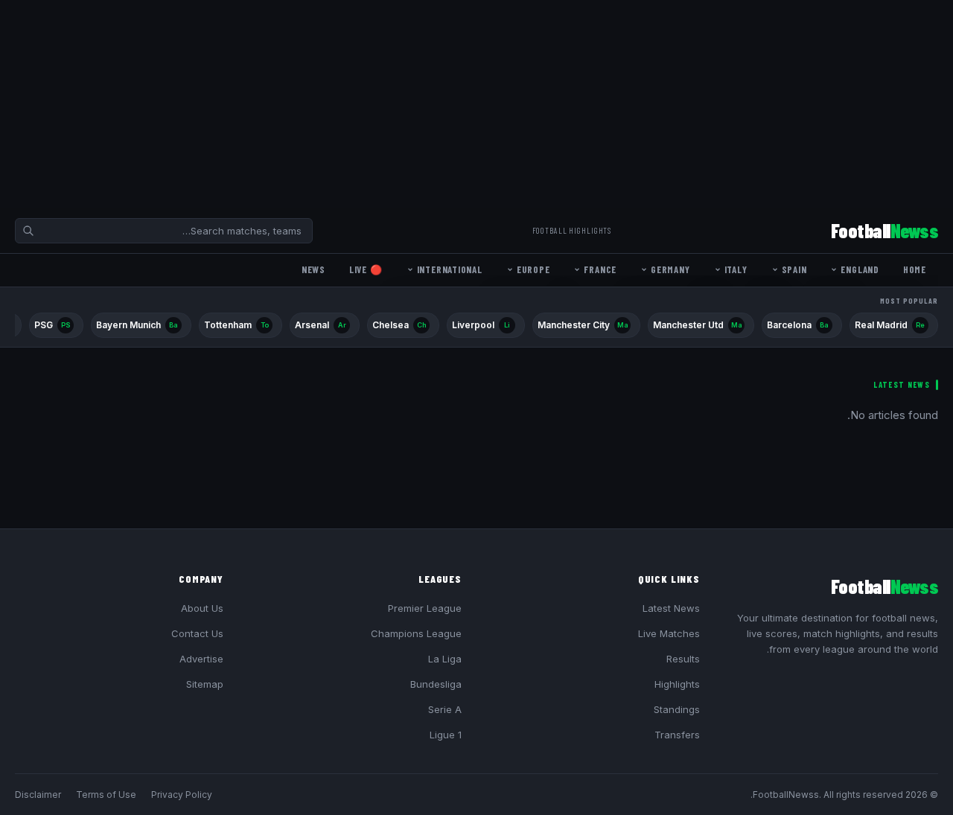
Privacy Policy (181, 794)
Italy (736, 269)
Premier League (425, 608)
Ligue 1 (446, 735)
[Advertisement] (506, 104)
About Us (202, 608)
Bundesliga (436, 684)
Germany (670, 269)
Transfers (677, 735)
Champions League (416, 633)
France (600, 269)
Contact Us (197, 633)
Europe (533, 269)
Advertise (201, 659)
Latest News (671, 608)
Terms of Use (106, 794)
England (860, 269)
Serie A (445, 709)
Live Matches (669, 633)
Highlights (677, 684)
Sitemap (204, 684)
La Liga (445, 659)
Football (884, 230)
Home (914, 269)
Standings (677, 709)
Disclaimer (38, 794)
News (313, 269)
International (449, 269)
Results (683, 659)
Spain (794, 269)
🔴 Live (366, 269)
